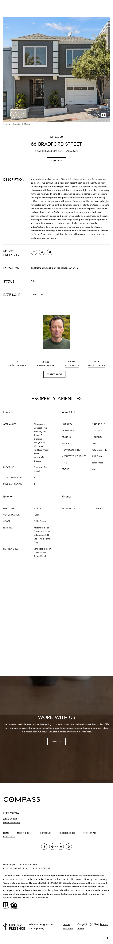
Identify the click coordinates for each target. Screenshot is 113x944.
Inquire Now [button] (56, 161)
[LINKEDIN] (60, 846)
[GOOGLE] (52, 846)
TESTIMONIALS (89, 833)
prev (13, 115)
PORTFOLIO (45, 833)
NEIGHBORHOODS (67, 833)
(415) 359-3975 (72, 365)
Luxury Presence (68, 926)
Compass (17, 879)
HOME (6, 833)
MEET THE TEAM (24, 833)
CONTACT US (9, 837)
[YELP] (69, 846)
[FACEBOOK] (44, 846)
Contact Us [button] (56, 741)
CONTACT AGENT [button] (54, 374)
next (21, 115)
